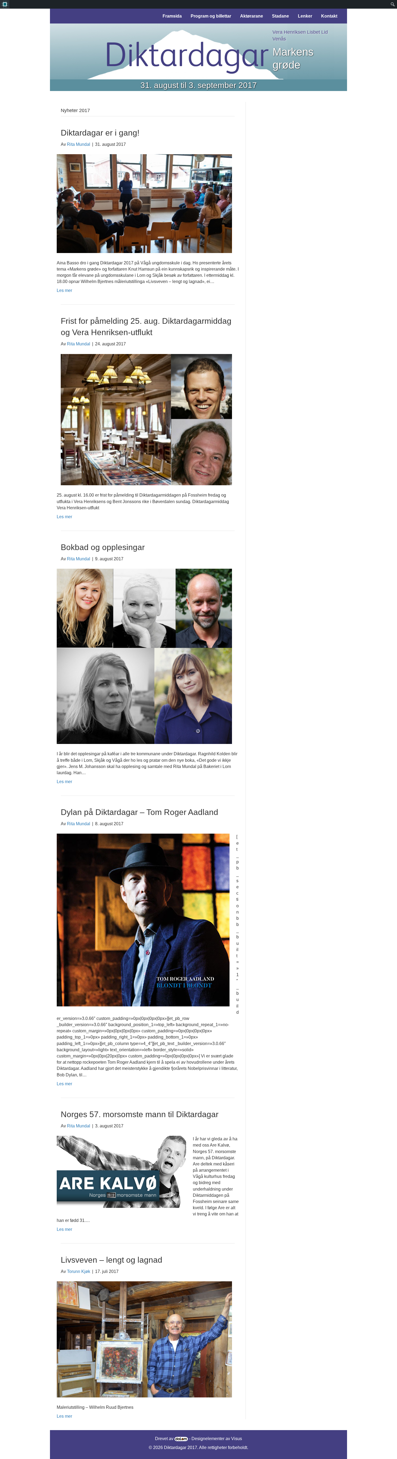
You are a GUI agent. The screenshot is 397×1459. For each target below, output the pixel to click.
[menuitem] (4, 4)
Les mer (64, 290)
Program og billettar (211, 16)
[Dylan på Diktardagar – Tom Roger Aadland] (143, 920)
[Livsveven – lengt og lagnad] (144, 1339)
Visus (236, 1438)
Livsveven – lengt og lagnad (111, 1259)
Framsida (172, 16)
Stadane (280, 16)
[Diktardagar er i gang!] (144, 203)
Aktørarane (251, 16)
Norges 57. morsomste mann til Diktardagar (139, 1114)
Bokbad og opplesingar (103, 547)
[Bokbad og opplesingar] (144, 656)
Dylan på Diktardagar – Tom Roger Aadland (139, 812)
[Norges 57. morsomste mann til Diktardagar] (121, 1171)
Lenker (305, 16)
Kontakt (329, 16)
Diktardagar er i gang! (100, 132)
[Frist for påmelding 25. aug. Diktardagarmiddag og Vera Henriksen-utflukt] (144, 419)
